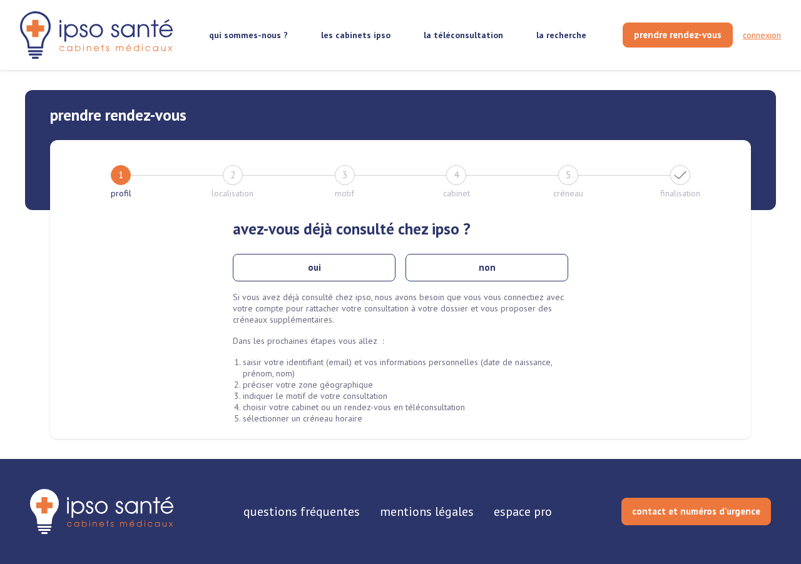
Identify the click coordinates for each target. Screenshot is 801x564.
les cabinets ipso (355, 35)
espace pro (523, 511)
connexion (762, 35)
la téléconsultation (463, 35)
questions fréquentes (301, 511)
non (487, 267)
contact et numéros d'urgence (696, 511)
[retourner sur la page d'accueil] (101, 511)
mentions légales (427, 511)
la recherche (561, 35)
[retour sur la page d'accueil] (96, 35)
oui (314, 267)
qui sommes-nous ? (248, 35)
